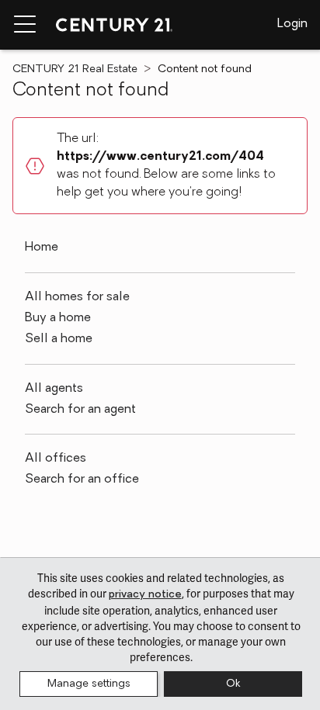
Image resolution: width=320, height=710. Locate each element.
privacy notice (145, 595)
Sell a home (58, 339)
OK (233, 684)
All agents (54, 389)
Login (292, 24)
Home (41, 247)
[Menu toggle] (24, 24)
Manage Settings (88, 684)
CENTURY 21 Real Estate (74, 69)
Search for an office (82, 479)
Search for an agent (80, 409)
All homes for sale (77, 297)
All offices (55, 458)
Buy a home (58, 318)
